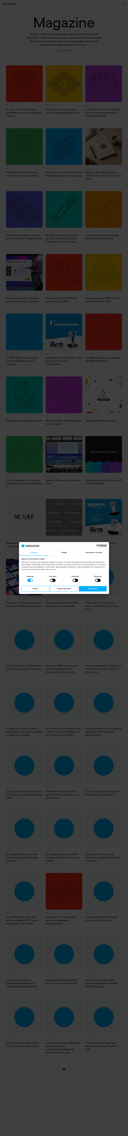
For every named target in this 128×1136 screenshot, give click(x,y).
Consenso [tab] (34, 552)
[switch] (53, 580)
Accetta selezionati (64, 589)
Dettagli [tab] (64, 552)
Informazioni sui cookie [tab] (94, 552)
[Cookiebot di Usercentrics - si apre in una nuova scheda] (98, 545)
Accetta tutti (92, 589)
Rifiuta (35, 589)
